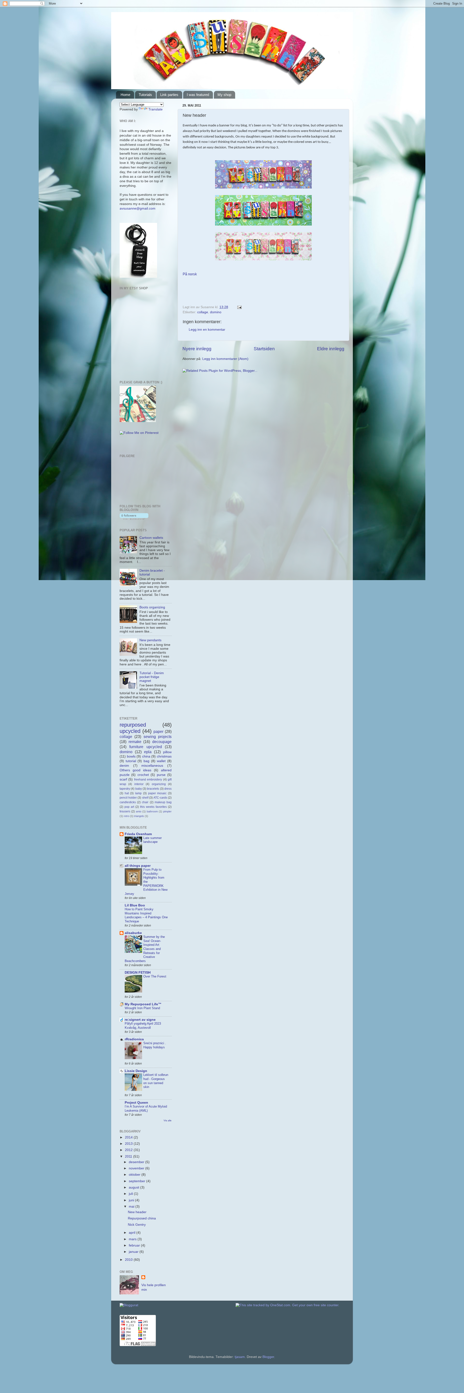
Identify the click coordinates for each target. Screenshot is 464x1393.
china (146, 756)
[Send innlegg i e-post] (239, 307)
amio (138, 811)
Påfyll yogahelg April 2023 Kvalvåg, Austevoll (143, 1025)
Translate (155, 109)
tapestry (125, 788)
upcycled (130, 731)
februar (135, 1245)
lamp (138, 793)
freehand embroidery (148, 779)
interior (139, 784)
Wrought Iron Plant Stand (142, 1008)
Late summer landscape (152, 840)
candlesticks (128, 802)
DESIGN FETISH (138, 972)
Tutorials (145, 95)
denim (124, 765)
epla (148, 752)
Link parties (169, 95)
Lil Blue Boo (135, 905)
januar (134, 1252)
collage (202, 312)
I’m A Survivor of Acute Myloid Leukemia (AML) (146, 1108)
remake (135, 741)
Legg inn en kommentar (207, 329)
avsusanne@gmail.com (137, 208)
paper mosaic (157, 793)
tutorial (131, 761)
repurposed (133, 725)
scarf (123, 779)
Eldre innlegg (330, 348)
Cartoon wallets (151, 538)
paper (158, 731)
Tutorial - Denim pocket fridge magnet (151, 677)
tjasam (240, 1357)
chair (145, 802)
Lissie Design (136, 1071)
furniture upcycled (145, 746)
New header (137, 1212)
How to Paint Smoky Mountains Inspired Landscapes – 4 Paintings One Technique (146, 915)
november (137, 1168)
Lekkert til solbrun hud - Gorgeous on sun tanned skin (155, 1081)
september (137, 1181)
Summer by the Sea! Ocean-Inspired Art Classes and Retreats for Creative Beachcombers (145, 949)
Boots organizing (152, 607)
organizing (159, 784)
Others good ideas (135, 770)
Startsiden (264, 348)
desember (137, 1162)
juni (132, 1200)
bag (146, 761)
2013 (129, 1143)
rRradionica (134, 1039)
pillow (167, 752)
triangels (139, 816)
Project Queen (136, 1102)
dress (168, 788)
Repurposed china (142, 1218)
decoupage (162, 741)
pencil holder (128, 797)
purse (161, 775)
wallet (161, 761)
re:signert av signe (140, 1019)
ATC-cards (160, 797)
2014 (129, 1137)
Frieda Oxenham (138, 834)
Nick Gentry (137, 1224)
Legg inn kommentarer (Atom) (225, 359)
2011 (129, 1156)
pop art (129, 807)
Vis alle (168, 1120)
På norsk (190, 274)
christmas (164, 756)
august (134, 1187)
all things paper (138, 866)
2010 (129, 1260)
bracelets (153, 788)
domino (215, 312)
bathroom (152, 811)
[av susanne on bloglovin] (134, 518)
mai (132, 1206)
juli (131, 1194)
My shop (224, 95)
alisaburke (133, 933)
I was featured (198, 95)
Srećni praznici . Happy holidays (154, 1045)
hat (127, 793)
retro (126, 816)
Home (125, 95)
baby (138, 788)
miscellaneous (152, 765)
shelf (145, 797)
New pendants (150, 640)
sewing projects (158, 736)
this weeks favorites (153, 807)
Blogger (268, 1357)
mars (133, 1239)
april (132, 1232)
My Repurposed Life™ (143, 1004)
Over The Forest (154, 976)
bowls (131, 756)
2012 (129, 1150)
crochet (143, 775)
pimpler (167, 811)
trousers (125, 811)
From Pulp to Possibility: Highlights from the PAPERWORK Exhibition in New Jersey (146, 882)
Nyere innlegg (196, 348)
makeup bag (163, 802)
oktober (135, 1174)
